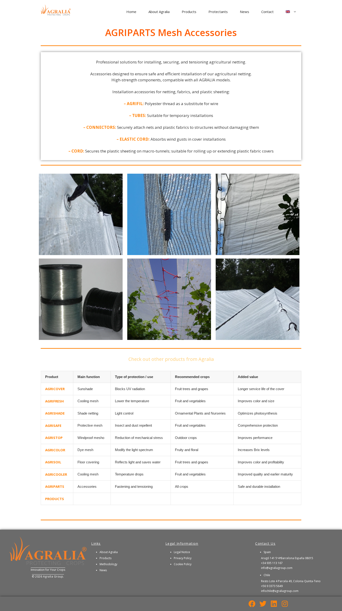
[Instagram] (285, 604)
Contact (267, 11)
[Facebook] (252, 604)
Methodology (108, 564)
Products (189, 11)
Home (131, 11)
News (244, 11)
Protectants (218, 11)
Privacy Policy (182, 558)
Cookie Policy (182, 564)
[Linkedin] (274, 604)
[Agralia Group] (56, 11)
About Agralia (159, 11)
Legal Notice (182, 552)
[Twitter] (263, 604)
